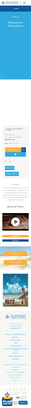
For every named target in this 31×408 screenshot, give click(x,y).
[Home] (10, 2)
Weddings (15, 369)
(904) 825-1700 (10, 139)
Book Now (11, 174)
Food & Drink (15, 346)
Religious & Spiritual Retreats (15, 364)
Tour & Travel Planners (15, 372)
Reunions (15, 367)
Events (15, 353)
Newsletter (15, 262)
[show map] (15, 154)
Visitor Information (15, 356)
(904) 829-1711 (15, 328)
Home (16, 8)
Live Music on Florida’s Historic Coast (15, 349)
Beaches (15, 337)
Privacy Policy (17, 392)
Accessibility (24, 392)
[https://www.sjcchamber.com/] (21, 397)
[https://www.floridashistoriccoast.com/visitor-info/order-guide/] (15, 290)
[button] (22, 403)
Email (9, 168)
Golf (15, 343)
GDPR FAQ (15, 394)
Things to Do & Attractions (15, 334)
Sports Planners (15, 375)
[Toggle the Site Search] (21, 3)
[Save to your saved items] (23, 149)
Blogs (15, 380)
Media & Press (15, 377)
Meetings (15, 359)
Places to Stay (15, 340)
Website (13, 149)
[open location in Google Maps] (14, 129)
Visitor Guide (15, 253)
